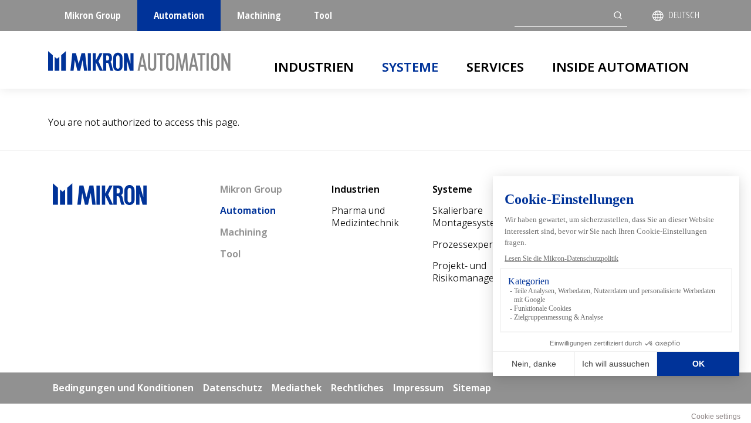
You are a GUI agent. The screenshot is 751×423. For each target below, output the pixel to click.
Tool (323, 15)
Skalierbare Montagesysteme (470, 216)
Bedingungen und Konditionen (123, 387)
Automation (179, 15)
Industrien (314, 66)
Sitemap (472, 387)
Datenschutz (232, 387)
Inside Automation (620, 66)
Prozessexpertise (470, 244)
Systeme (410, 66)
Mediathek (297, 387)
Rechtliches (357, 387)
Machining (259, 15)
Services (495, 66)
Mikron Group (93, 15)
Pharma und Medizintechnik (365, 216)
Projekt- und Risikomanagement (474, 271)
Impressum (418, 387)
